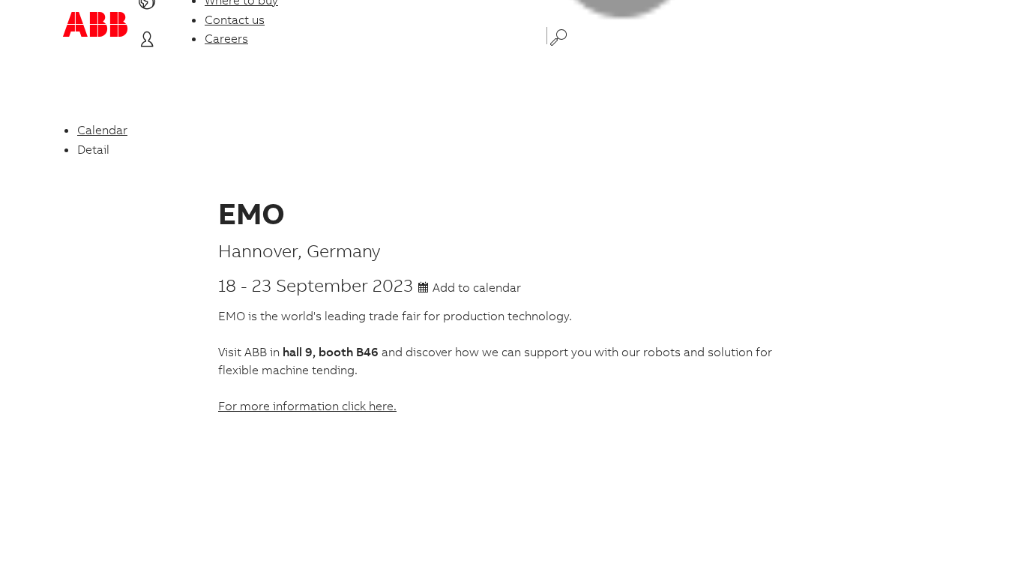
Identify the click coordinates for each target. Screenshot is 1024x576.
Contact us (235, 19)
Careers (226, 38)
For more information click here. (307, 405)
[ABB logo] (95, 24)
